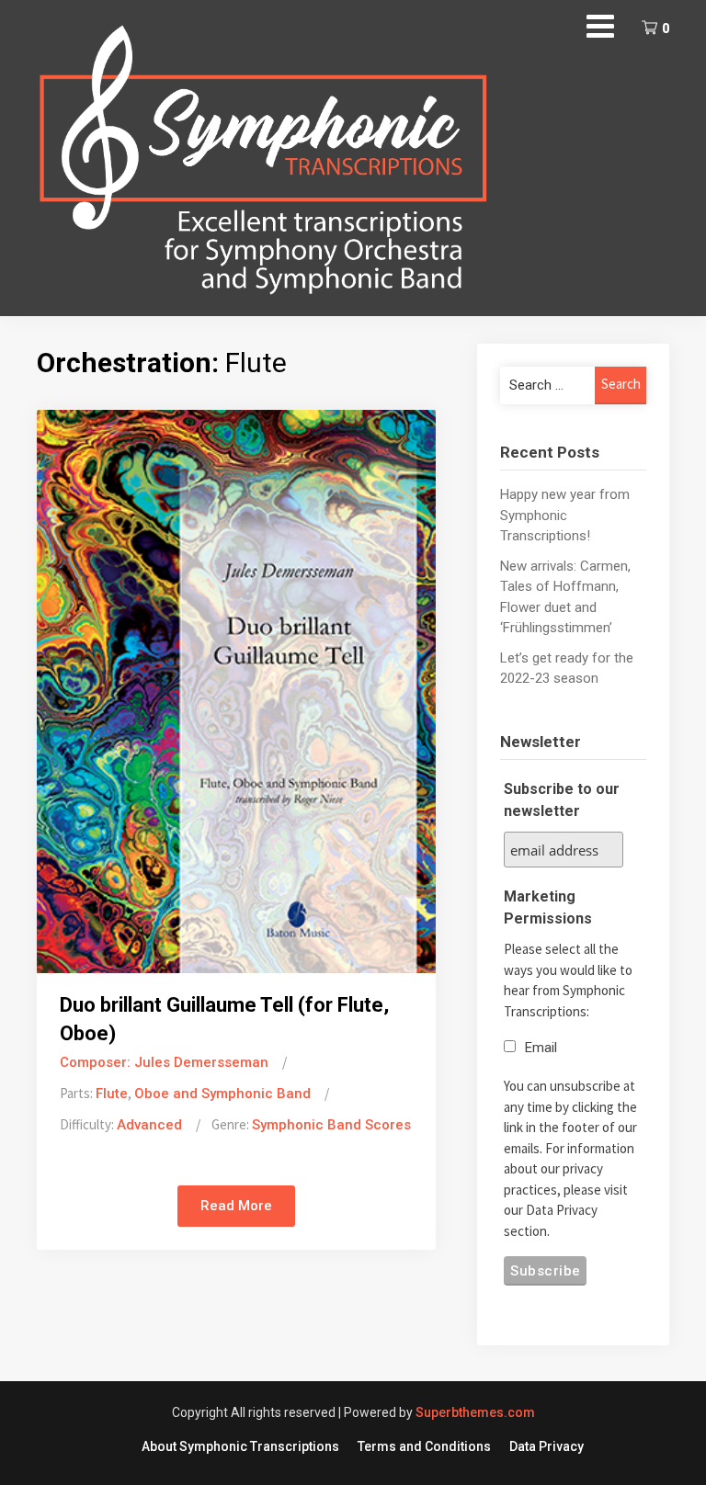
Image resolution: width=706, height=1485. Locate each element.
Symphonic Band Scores (331, 1125)
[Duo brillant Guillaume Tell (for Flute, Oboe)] (236, 690)
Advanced (149, 1125)
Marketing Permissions (548, 907)
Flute (112, 1093)
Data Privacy (546, 1446)
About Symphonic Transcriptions (240, 1446)
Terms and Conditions (424, 1446)
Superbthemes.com (475, 1412)
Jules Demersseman (201, 1062)
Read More (236, 1205)
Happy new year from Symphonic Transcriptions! (565, 515)
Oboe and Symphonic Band (222, 1093)
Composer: (97, 1062)
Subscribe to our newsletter (562, 800)
